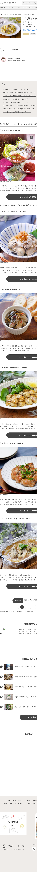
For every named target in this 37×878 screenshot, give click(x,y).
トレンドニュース (9, 800)
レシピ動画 (27, 800)
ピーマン (14, 7)
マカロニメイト (19, 803)
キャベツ (31, 7)
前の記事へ (16, 50)
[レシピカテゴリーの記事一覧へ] (26, 34)
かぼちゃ (19, 7)
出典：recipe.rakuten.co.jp (5, 181)
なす (9, 7)
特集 (5, 803)
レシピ (19, 800)
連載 (11, 803)
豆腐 (36, 7)
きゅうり (25, 7)
